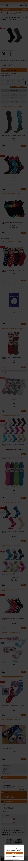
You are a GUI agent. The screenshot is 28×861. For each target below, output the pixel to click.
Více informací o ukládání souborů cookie (12, 859)
